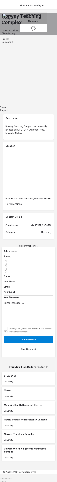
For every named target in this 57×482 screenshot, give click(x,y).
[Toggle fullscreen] (7, 478)
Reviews (7, 42)
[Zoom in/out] (11, 478)
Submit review (29, 339)
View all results (33, 14)
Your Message (11, 297)
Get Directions (14, 204)
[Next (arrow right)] (4, 481)
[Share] (4, 478)
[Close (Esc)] (1, 478)
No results (33, 21)
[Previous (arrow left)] (1, 481)
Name (7, 276)
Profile (5, 39)
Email (7, 286)
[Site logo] (10, 17)
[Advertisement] (28, 74)
